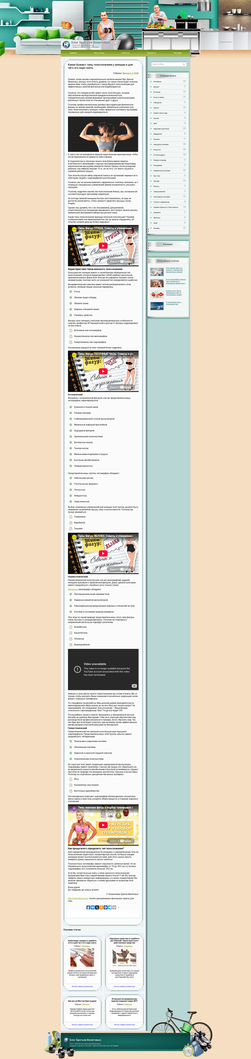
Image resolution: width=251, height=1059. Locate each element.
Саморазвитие (159, 192)
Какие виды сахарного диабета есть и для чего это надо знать (82, 942)
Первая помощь (159, 160)
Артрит (156, 87)
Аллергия (157, 82)
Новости (125, 53)
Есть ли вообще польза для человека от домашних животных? (176, 281)
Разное (156, 186)
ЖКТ (155, 123)
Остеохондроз (159, 155)
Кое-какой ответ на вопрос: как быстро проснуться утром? (174, 270)
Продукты (151, 53)
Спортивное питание (161, 197)
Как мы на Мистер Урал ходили (82, 1001)
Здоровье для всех (161, 129)
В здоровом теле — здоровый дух (174, 303)
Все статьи (99, 53)
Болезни (156, 92)
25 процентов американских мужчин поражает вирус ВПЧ (124, 1000)
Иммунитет (157, 134)
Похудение (157, 165)
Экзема (156, 228)
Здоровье (86, 946)
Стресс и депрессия (161, 202)
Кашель (156, 139)
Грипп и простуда (160, 113)
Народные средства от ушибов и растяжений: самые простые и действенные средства (124, 941)
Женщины (73, 589)
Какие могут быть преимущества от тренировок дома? (174, 293)
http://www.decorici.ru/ (78, 898)
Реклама (177, 53)
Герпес (156, 108)
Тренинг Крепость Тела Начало (165, 207)
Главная (73, 53)
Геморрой (157, 103)
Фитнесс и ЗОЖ (130, 73)
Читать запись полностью (82, 986)
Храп (155, 223)
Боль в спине (158, 97)
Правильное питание (161, 171)
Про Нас (86, 1004)
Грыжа (156, 118)
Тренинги (157, 213)
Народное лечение (161, 144)
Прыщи (156, 181)
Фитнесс (156, 218)
